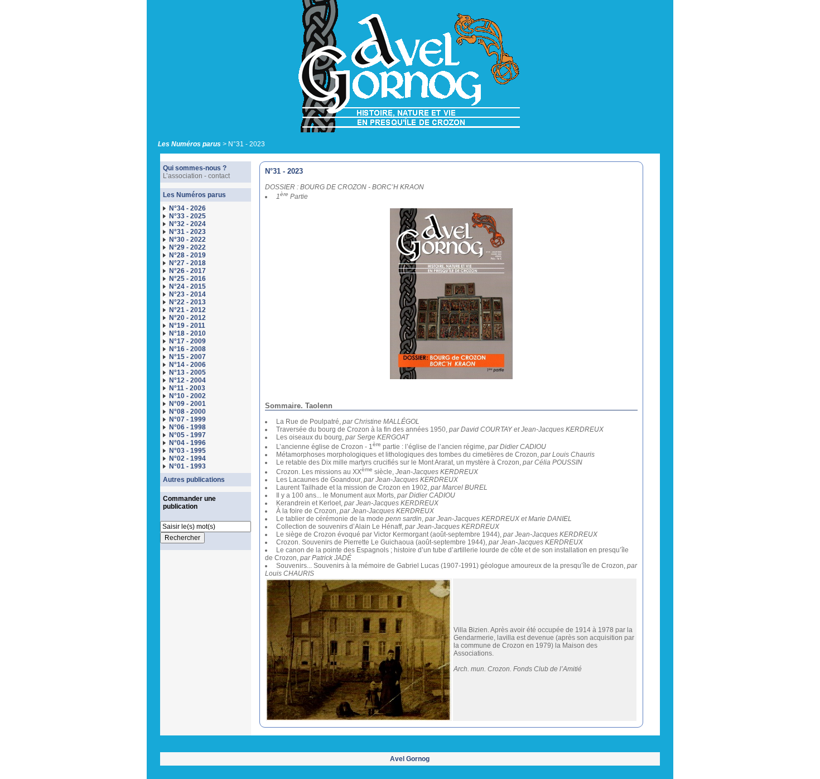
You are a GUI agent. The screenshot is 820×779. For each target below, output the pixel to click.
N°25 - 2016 (187, 279)
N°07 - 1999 (187, 419)
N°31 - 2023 (187, 232)
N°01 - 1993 (187, 466)
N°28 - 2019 (187, 255)
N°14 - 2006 (187, 365)
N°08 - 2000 (187, 411)
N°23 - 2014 (187, 294)
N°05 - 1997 (187, 435)
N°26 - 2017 (187, 271)
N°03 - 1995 (187, 451)
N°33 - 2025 (187, 216)
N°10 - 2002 (187, 396)
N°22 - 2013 (187, 302)
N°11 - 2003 (187, 388)
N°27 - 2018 (187, 263)
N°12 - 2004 (187, 380)
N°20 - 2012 (187, 318)
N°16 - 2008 (187, 349)
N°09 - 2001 (187, 404)
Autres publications (194, 480)
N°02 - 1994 (187, 458)
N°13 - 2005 (187, 372)
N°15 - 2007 (187, 357)
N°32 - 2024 (187, 224)
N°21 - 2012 (187, 310)
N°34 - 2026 (187, 208)
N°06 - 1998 (187, 427)
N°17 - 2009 (187, 341)
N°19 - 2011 (187, 325)
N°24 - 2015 (187, 286)
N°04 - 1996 (187, 443)
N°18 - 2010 (187, 333)
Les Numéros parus (189, 144)
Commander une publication (189, 502)
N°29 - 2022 (187, 247)
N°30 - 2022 (187, 239)
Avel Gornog (410, 759)
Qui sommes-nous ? (194, 168)
